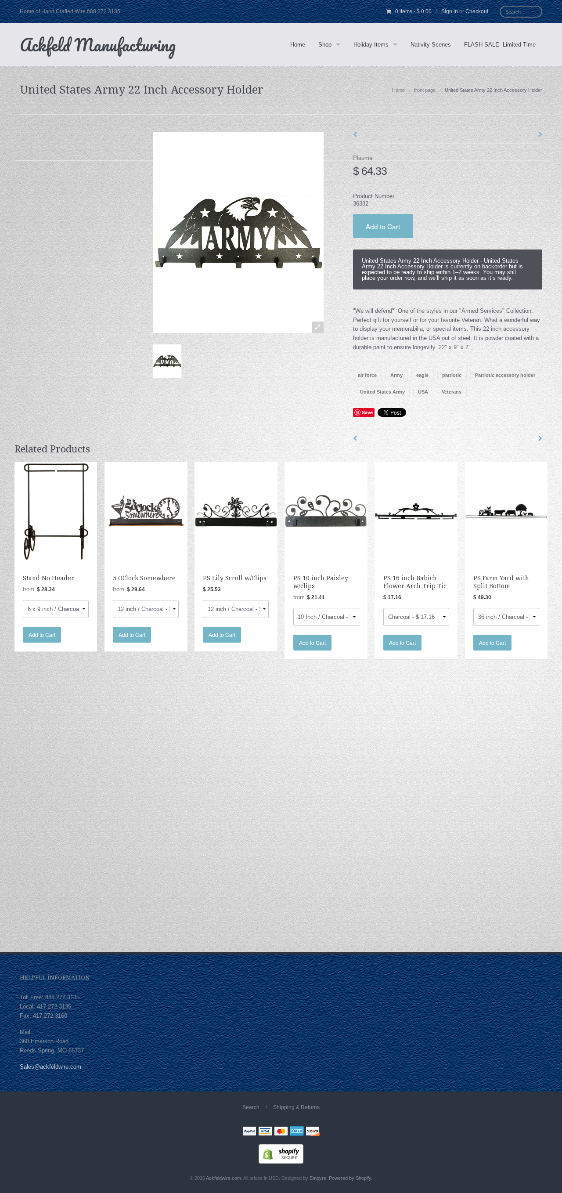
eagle (422, 375)
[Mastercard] (281, 1132)
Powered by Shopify (350, 1178)
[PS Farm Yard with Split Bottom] (506, 510)
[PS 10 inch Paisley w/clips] (326, 510)
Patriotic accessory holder (505, 375)
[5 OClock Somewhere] (145, 510)
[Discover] (313, 1132)
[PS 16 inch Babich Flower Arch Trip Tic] (416, 510)
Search (250, 1107)
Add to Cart (383, 226)
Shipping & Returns (296, 1107)
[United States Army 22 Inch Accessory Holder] (167, 361)
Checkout (476, 11)
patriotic (451, 375)
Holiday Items (371, 44)
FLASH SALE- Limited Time (500, 44)
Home (297, 44)
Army (396, 375)
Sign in (449, 11)
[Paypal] (249, 1132)
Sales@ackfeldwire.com (50, 1066)
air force (367, 375)
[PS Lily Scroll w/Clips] (236, 510)
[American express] (297, 1132)
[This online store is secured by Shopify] (281, 1153)
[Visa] (265, 1132)
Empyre (318, 1178)
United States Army (382, 391)
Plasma (362, 158)
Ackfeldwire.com (223, 1178)
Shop (324, 44)
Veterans (451, 391)
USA (423, 391)
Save (367, 412)
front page (425, 90)
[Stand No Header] (55, 510)
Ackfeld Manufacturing (98, 44)
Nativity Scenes (431, 44)
